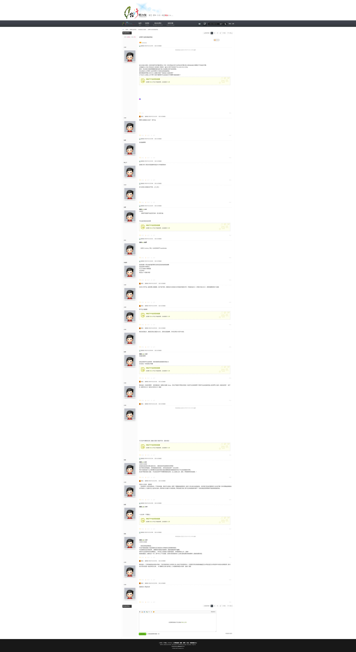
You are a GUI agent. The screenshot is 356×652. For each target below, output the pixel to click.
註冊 (233, 23)
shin (125, 240)
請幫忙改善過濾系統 (153, 29)
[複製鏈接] (144, 42)
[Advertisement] (155, 99)
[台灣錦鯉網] (128, 27)
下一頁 (229, 33)
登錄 (230, 23)
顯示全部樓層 (158, 46)
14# (143, 506)
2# (143, 209)
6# (143, 242)
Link (147, 612)
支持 (148, 135)
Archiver (170, 642)
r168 (125, 47)
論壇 (140, 24)
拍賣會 (147, 24)
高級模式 (213, 611)
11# (143, 354)
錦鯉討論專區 (133, 29)
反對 (154, 135)
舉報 (230, 113)
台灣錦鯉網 (123, 29)
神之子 (125, 162)
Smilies (154, 612)
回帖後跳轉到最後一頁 (153, 633)
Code (151, 612)
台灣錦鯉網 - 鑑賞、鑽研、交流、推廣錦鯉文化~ (185, 642)
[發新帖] (127, 32)
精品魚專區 (158, 24)
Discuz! (180, 646)
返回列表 (207, 33)
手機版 (165, 642)
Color (142, 612)
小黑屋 (160, 642)
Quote (149, 612)
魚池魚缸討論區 (142, 29)
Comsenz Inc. (181, 648)
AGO (125, 185)
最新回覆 (170, 24)
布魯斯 (125, 262)
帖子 (221, 24)
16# (143, 540)
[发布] (204, 24)
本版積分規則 (228, 633)
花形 (125, 460)
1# (143, 462)
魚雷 (125, 140)
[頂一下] (215, 40)
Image (144, 612)
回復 (142, 113)
